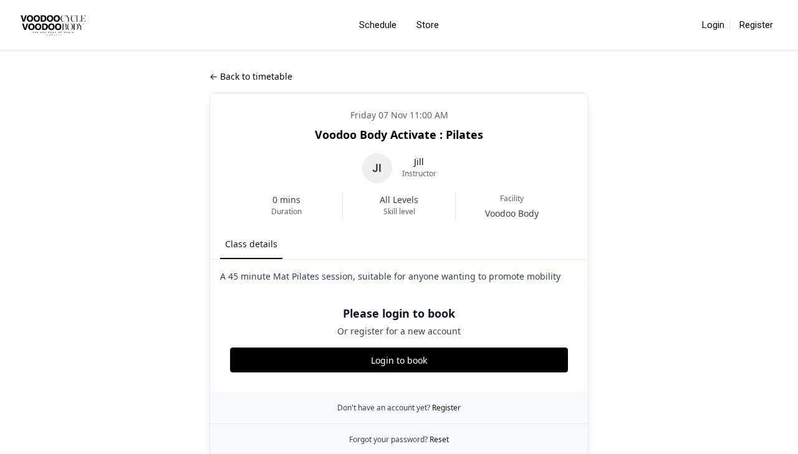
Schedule (378, 25)
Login (713, 25)
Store (427, 25)
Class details (251, 244)
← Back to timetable (250, 76)
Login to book (399, 360)
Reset (439, 439)
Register (756, 25)
